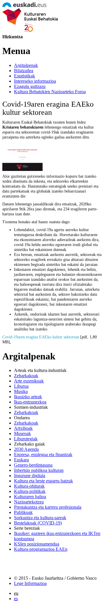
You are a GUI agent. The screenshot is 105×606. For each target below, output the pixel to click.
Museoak (22, 433)
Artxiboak (23, 428)
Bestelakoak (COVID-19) (38, 522)
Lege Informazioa (30, 583)
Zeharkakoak (26, 375)
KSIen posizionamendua (36, 543)
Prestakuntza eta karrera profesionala (47, 507)
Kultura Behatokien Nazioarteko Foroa (50, 91)
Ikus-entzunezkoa (30, 401)
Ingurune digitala (29, 475)
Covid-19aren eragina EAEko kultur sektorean (40, 337)
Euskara (21, 459)
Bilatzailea (23, 70)
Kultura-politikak (30, 491)
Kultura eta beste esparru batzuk (43, 480)
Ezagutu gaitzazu (30, 86)
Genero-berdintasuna (33, 465)
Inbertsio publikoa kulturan (39, 470)
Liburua (21, 386)
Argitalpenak (26, 65)
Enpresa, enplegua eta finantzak (43, 454)
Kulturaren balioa (30, 496)
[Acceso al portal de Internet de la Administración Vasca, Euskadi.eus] (24, 5)
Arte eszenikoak (29, 380)
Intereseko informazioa (35, 81)
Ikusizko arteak (28, 396)
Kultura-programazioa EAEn (40, 549)
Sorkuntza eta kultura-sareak (40, 517)
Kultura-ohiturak (29, 486)
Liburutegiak (26, 438)
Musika (21, 391)
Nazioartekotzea (29, 501)
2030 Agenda (26, 449)
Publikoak (23, 512)
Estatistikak (24, 75)
